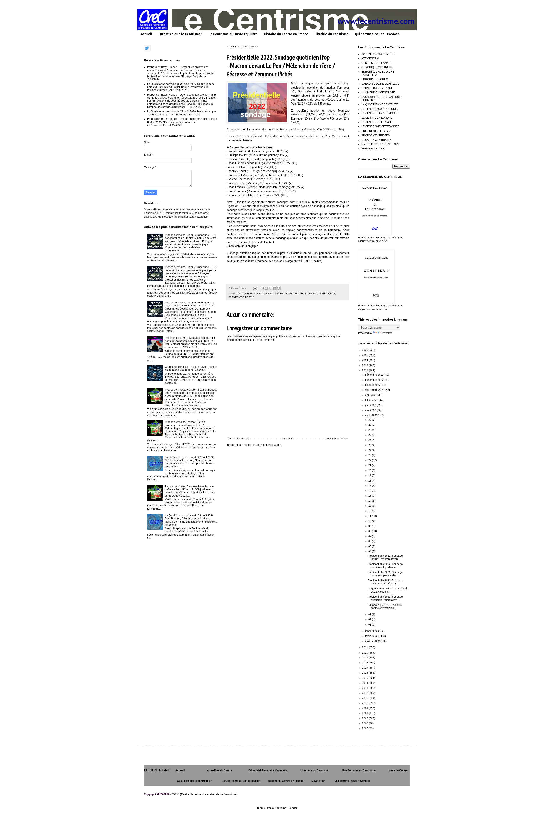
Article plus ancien (337, 438)
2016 (365, 672)
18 (370, 480)
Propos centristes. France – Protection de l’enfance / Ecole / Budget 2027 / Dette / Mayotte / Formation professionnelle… (182, 122)
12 (370, 510)
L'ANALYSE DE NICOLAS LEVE (380, 83)
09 (370, 526)
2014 (365, 682)
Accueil (146, 34)
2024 (365, 360)
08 (370, 531)
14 (370, 500)
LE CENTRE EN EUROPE (376, 117)
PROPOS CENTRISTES (375, 135)
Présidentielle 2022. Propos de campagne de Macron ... (386, 582)
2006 (365, 723)
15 (370, 495)
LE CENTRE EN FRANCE (321, 293)
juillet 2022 (372, 400)
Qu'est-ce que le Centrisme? (180, 34)
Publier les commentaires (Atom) (262, 444)
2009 (365, 708)
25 (370, 445)
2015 (365, 677)
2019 (365, 657)
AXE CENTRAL (370, 58)
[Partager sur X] (270, 288)
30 (370, 419)
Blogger (292, 807)
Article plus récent (238, 438)
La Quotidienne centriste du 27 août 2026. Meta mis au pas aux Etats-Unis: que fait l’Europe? (181, 113)
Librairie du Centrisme (331, 34)
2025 (365, 355)
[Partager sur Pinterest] (278, 288)
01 (370, 624)
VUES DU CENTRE (373, 148)
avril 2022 (371, 415)
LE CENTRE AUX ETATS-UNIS (379, 108)
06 (370, 541)
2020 (365, 652)
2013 (365, 687)
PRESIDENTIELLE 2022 (241, 297)
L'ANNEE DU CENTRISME (377, 88)
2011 (365, 698)
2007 (365, 718)
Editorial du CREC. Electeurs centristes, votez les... (385, 606)
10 (370, 521)
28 (370, 429)
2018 (365, 662)
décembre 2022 (374, 374)
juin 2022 (371, 405)
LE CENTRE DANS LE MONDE (379, 113)
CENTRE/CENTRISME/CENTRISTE (287, 293)
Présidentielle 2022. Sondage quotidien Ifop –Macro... (385, 566)
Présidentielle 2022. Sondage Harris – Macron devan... (385, 557)
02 (370, 619)
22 (370, 460)
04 (370, 551)
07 (370, 536)
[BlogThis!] (266, 288)
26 (370, 439)
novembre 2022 (374, 379)
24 (370, 450)
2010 (365, 703)
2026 (365, 350)
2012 (365, 693)
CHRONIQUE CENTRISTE (377, 67)
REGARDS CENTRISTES (376, 139)
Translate (387, 333)
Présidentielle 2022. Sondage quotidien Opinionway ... (385, 598)
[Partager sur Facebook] (274, 288)
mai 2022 (371, 410)
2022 (365, 370)
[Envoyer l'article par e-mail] (255, 288)
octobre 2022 (373, 384)
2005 (365, 728)
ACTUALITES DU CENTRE (252, 293)
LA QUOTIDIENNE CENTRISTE (379, 104)
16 (370, 490)
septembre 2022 (375, 389)
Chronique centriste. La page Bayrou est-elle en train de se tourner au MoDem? (191, 368)
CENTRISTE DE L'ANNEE (376, 63)
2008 (365, 713)
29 (370, 424)
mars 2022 (371, 630)
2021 (365, 647)
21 (370, 465)
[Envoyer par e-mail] (262, 288)
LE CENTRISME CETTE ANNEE (380, 126)
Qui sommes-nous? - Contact (377, 34)
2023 (365, 365)
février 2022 (372, 635)
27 (370, 434)
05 (370, 546)
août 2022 (371, 395)
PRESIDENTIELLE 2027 (375, 131)
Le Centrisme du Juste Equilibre (233, 34)
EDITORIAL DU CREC (374, 79)
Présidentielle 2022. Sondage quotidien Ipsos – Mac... (385, 574)
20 (370, 470)
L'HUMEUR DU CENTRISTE (378, 92)
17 (370, 485)
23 (370, 455)
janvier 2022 (372, 641)
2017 (365, 667)
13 (370, 505)
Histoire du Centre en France (286, 34)
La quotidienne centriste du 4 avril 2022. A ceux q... (387, 590)
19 (370, 475)
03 (370, 614)
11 (370, 515)
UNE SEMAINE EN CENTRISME (380, 144)
